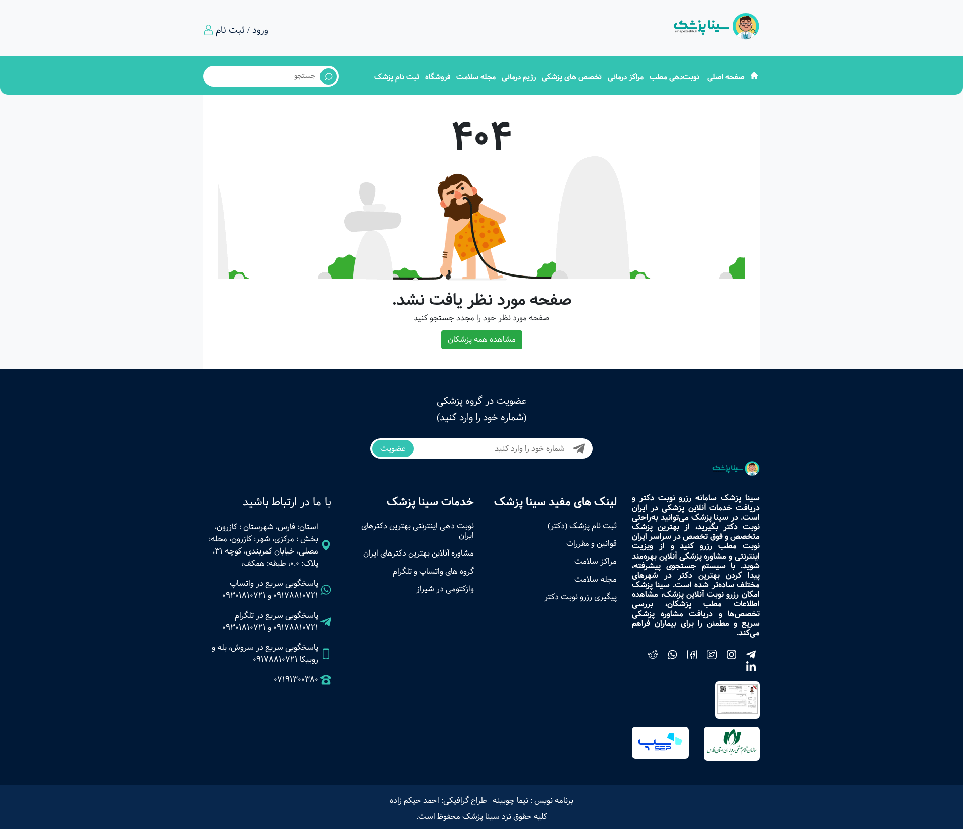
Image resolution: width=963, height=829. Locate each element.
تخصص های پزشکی (572, 77)
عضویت (393, 448)
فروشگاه (437, 77)
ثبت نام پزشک (396, 77)
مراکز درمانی (626, 77)
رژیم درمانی (519, 77)
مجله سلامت (476, 77)
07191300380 (296, 680)
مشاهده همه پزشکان (482, 339)
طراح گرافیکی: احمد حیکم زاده (438, 800)
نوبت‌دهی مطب (674, 77)
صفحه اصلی (726, 77)
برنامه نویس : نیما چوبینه (533, 800)
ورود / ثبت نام (242, 30)
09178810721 (295, 595)
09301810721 (244, 595)
